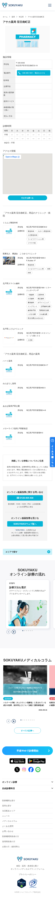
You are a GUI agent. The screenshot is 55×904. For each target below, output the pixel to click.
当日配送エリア (8, 810)
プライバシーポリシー (27, 874)
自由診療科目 (8, 788)
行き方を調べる (27, 198)
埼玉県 (21, 16)
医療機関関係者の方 (10, 836)
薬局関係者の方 (8, 841)
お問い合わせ (7, 831)
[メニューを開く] (50, 5)
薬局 (13, 16)
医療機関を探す (8, 800)
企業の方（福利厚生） (11, 846)
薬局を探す (6, 805)
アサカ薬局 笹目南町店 (36, 16)
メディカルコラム (9, 821)
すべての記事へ (27, 730)
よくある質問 (7, 826)
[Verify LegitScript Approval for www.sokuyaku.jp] (21, 883)
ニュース (6, 815)
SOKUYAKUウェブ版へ (25, 523)
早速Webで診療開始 (27, 750)
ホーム (5, 16)
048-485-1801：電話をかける (33, 73)
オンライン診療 (9, 781)
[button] (14, 721)
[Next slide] (14, 632)
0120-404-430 (26, 497)
